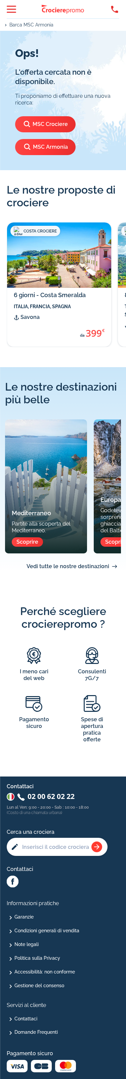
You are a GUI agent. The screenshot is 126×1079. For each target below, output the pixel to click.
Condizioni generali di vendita (46, 930)
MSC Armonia (50, 147)
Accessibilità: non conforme (44, 971)
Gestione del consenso (39, 985)
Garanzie (24, 917)
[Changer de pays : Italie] (10, 797)
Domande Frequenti (36, 1032)
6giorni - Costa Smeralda (50, 294)
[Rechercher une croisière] (96, 846)
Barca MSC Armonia (31, 24)
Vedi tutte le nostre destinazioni (68, 566)
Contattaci (25, 1018)
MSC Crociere (50, 124)
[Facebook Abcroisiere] (12, 882)
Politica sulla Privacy (37, 958)
